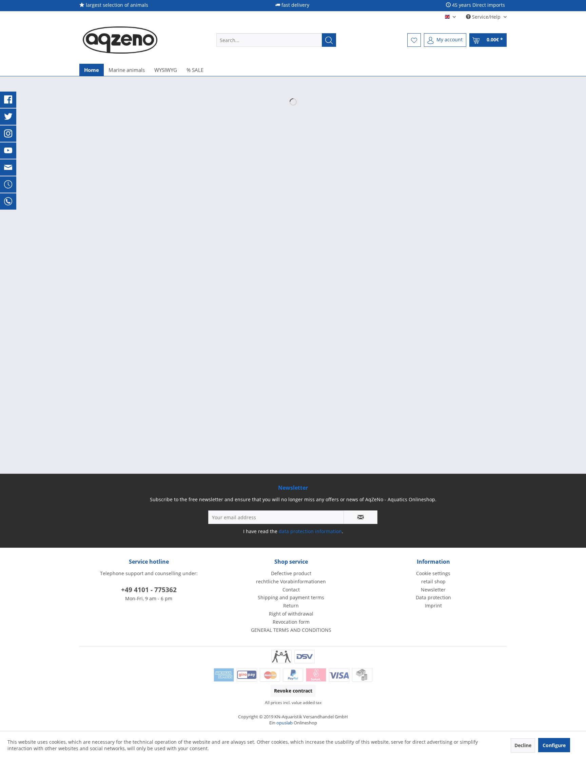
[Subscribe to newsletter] (360, 517)
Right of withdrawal (291, 613)
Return (291, 605)
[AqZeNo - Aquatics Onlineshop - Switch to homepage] (120, 40)
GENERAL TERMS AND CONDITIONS (291, 630)
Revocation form (291, 622)
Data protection (433, 597)
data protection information (310, 531)
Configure (554, 745)
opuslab (284, 723)
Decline (522, 745)
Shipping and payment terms (291, 597)
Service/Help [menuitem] (486, 17)
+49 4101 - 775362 (149, 589)
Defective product (291, 573)
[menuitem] (276, 40)
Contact (291, 589)
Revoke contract (293, 690)
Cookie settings (433, 573)
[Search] (329, 40)
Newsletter (433, 589)
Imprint (433, 605)
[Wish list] (414, 40)
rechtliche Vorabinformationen (291, 581)
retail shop (433, 581)
